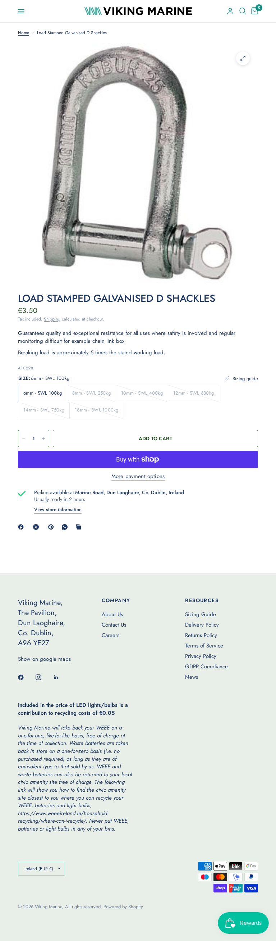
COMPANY (116, 600)
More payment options (138, 476)
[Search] (243, 11)
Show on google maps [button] (44, 659)
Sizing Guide (200, 614)
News (191, 677)
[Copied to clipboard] (79, 527)
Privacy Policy (200, 656)
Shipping (52, 319)
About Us (112, 614)
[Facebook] (22, 527)
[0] (253, 11)
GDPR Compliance (206, 666)
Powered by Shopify (123, 906)
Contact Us (114, 625)
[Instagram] (43, 677)
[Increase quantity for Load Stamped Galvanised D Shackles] (43, 438)
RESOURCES (201, 600)
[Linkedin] (61, 677)
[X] (37, 527)
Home (23, 33)
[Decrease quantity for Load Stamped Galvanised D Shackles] (23, 438)
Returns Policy (201, 635)
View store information (58, 509)
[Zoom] (243, 58)
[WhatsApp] (66, 527)
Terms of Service (204, 646)
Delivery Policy (202, 625)
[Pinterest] (52, 527)
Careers (110, 635)
